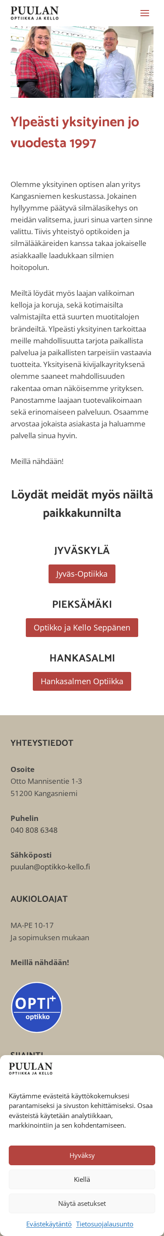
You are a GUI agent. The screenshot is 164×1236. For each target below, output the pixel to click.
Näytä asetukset (82, 1203)
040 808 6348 (34, 830)
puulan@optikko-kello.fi (50, 867)
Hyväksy (82, 1155)
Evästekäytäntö (49, 1223)
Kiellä (82, 1179)
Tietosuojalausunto (104, 1223)
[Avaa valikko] (145, 13)
